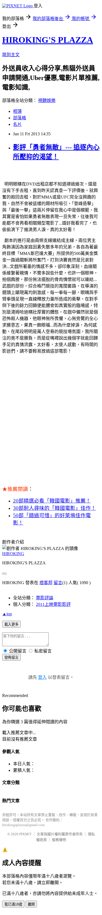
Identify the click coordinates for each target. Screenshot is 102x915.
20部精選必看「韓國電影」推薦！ (52, 501)
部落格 (19, 118)
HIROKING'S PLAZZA (47, 40)
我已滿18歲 (13, 904)
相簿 (17, 111)
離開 (31, 904)
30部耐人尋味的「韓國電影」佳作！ (54, 508)
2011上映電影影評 (53, 604)
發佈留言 (11, 657)
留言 (58, 582)
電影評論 (44, 598)
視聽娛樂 (46, 100)
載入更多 (11, 624)
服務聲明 (59, 840)
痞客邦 (45, 582)
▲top (7, 614)
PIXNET (25, 834)
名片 (17, 124)
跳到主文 (11, 54)
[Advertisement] (51, 423)
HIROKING (13, 553)
